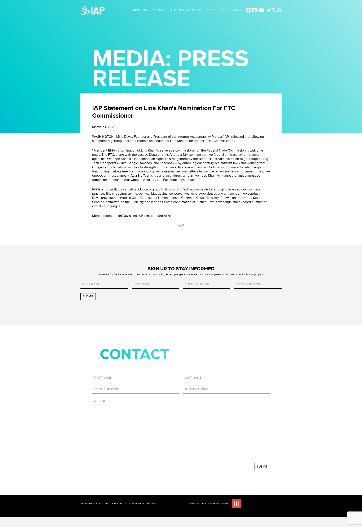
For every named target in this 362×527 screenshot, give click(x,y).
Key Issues (157, 10)
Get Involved (231, 10)
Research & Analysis (186, 10)
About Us (139, 10)
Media (211, 10)
